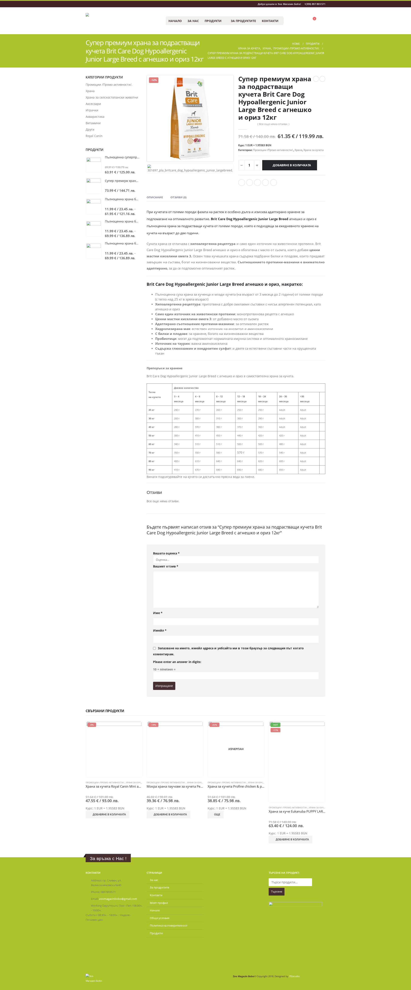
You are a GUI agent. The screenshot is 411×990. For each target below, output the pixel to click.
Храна (298, 150)
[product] (94, 165)
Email (273, 182)
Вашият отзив (165, 566)
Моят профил (159, 903)
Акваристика (95, 117)
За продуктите (243, 21)
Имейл (160, 630)
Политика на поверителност (168, 925)
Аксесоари (93, 104)
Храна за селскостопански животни (112, 97)
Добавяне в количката (292, 165)
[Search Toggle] (289, 20)
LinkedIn (257, 182)
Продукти (213, 21)
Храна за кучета (314, 150)
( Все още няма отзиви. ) (273, 124)
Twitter (249, 182)
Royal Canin (94, 136)
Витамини (93, 123)
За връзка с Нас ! (108, 858)
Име (157, 613)
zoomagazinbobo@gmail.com (118, 899)
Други (90, 129)
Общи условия (159, 918)
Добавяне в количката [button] (109, 814)
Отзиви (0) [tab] (178, 197)
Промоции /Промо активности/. (273, 150)
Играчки (92, 110)
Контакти (270, 21)
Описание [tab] (155, 197)
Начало (175, 21)
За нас (193, 21)
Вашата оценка (166, 553)
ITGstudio (294, 976)
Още (217, 814)
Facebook (241, 182)
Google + (265, 182)
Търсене (276, 891)
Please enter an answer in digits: (177, 662)
